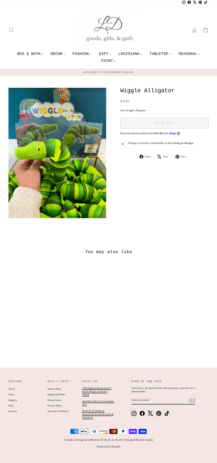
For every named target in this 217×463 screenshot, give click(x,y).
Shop (11, 394)
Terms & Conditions (58, 411)
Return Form (54, 400)
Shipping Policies (56, 394)
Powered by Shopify (108, 446)
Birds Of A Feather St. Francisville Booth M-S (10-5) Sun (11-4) (97, 414)
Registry (12, 400)
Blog (10, 405)
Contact (12, 411)
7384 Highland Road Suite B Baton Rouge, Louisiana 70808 (96, 391)
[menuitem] (30, 53)
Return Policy (54, 389)
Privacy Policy (54, 405)
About (11, 389)
